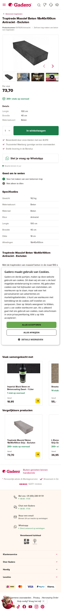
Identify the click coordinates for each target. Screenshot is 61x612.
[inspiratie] (45, 5)
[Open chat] (8, 604)
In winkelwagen (36, 131)
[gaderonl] (36, 606)
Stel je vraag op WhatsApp (27, 158)
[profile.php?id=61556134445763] (24, 606)
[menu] (4, 5)
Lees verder (23, 317)
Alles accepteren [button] (31, 324)
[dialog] (30, 306)
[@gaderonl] (18, 606)
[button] (39, 4)
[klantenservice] (51, 5)
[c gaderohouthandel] (30, 606)
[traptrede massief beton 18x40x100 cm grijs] (37, 454)
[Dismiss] (43, 601)
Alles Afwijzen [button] (32, 332)
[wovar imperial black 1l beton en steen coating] (37, 400)
